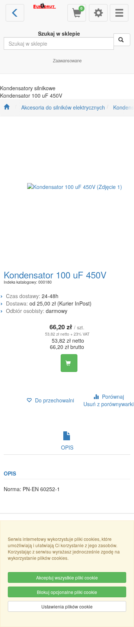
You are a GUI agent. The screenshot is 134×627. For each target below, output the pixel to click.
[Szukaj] (122, 39)
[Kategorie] (119, 13)
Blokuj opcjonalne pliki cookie (67, 592)
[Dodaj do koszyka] (69, 363)
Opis (67, 447)
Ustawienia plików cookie (67, 606)
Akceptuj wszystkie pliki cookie (67, 577)
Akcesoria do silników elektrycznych (63, 107)
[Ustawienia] (98, 13)
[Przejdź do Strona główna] (6, 107)
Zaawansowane (67, 60)
